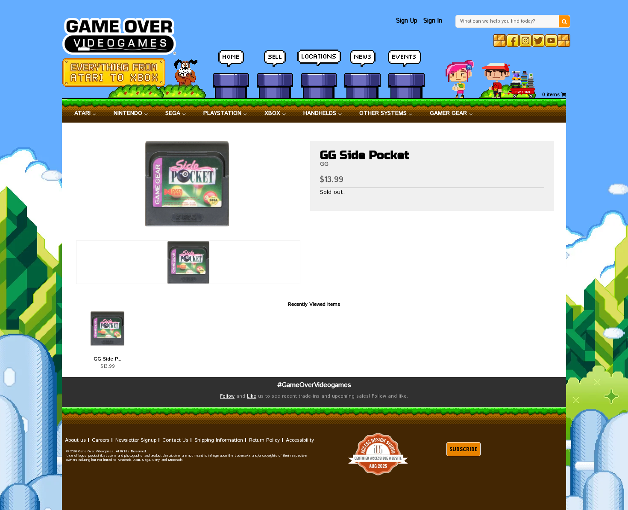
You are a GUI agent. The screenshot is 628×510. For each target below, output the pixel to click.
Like (251, 396)
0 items (551, 94)
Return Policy (264, 440)
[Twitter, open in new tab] (538, 40)
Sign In (432, 20)
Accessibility (300, 440)
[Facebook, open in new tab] (512, 40)
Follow (227, 396)
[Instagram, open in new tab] (525, 40)
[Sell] (275, 62)
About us (75, 440)
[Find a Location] (319, 62)
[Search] (564, 21)
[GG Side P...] (107, 328)
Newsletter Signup (135, 440)
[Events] (406, 62)
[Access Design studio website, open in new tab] (378, 454)
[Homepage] (124, 34)
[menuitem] (85, 113)
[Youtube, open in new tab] (551, 40)
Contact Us (175, 440)
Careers (100, 440)
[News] (362, 62)
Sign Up (406, 20)
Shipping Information (218, 440)
